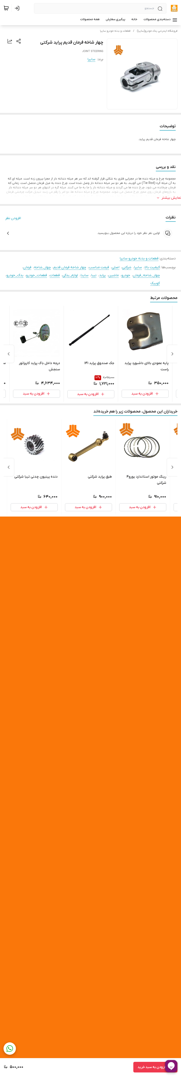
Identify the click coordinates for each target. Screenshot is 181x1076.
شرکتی (126, 267)
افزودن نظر (13, 218)
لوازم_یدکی (70, 275)
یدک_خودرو (14, 275)
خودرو (125, 275)
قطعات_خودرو (36, 275)
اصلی (115, 267)
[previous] (172, 354)
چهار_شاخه (42, 267)
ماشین (113, 275)
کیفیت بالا (152, 267)
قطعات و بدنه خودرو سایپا (115, 31)
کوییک (155, 283)
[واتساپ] (10, 1048)
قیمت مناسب (99, 267)
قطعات (55, 275)
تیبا (93, 275)
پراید (102, 275)
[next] (8, 354)
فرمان (27, 267)
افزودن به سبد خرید (152, 1067)
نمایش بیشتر (171, 198)
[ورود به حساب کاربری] (17, 8)
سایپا (91, 59)
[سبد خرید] (6, 8)
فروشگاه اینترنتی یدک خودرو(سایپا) (157, 31)
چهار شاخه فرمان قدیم (69, 267)
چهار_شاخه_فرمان (146, 275)
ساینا (85, 275)
